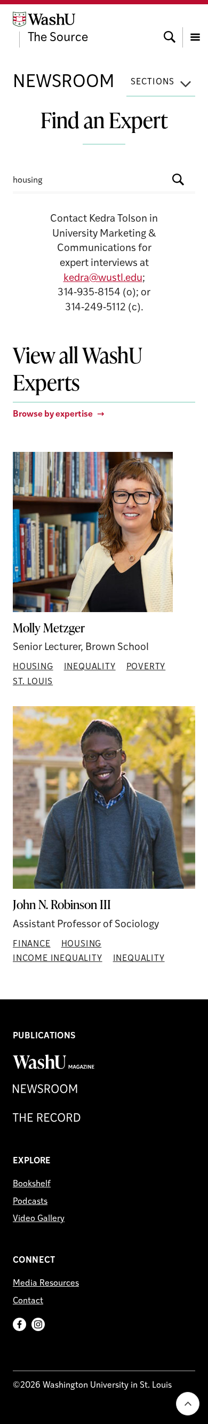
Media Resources (46, 1283)
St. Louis (33, 682)
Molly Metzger (49, 628)
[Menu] (195, 27)
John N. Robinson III (62, 904)
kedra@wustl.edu (102, 278)
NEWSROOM (64, 82)
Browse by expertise (53, 414)
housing (33, 667)
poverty (146, 667)
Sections (152, 82)
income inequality (57, 958)
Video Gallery (39, 1219)
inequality (90, 667)
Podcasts (30, 1202)
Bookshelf (32, 1184)
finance (32, 944)
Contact (28, 1301)
